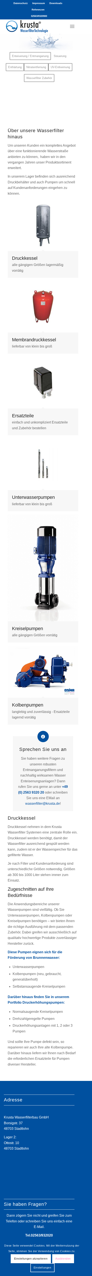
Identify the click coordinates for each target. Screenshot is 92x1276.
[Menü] (72, 26)
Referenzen (38, 9)
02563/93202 (41, 1235)
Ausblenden (63, 1258)
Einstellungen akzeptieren (31, 1258)
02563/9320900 (39, 16)
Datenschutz (20, 3)
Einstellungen (42, 1267)
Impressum (38, 3)
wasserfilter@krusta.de (42, 803)
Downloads (55, 3)
